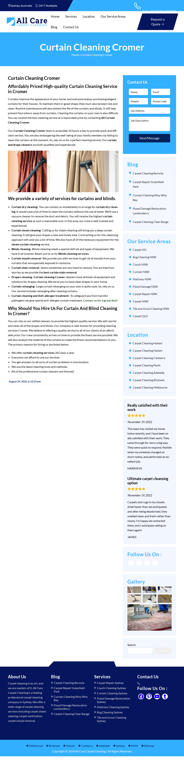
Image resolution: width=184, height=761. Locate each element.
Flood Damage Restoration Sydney (113, 700)
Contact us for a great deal (100, 300)
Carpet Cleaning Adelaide (148, 372)
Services (71, 16)
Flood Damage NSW (145, 286)
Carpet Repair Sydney (110, 682)
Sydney (120, 745)
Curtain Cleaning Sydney (112, 693)
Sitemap (149, 745)
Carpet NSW (140, 301)
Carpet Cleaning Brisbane (148, 380)
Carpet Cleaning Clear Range (150, 221)
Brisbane (54, 745)
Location (89, 16)
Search (131, 644)
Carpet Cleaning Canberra (149, 358)
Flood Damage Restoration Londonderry (70, 706)
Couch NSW (140, 264)
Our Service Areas (113, 16)
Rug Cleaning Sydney (110, 712)
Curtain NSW (141, 271)
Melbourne (36, 745)
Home (55, 16)
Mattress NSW (142, 279)
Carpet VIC (140, 249)
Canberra (87, 745)
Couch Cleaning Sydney (111, 688)
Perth (134, 745)
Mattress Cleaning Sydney (113, 707)
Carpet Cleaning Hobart (147, 343)
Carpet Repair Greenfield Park (69, 689)
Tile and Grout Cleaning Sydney (111, 719)
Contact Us (71, 27)
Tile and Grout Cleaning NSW (151, 308)
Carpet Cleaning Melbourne (150, 387)
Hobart (70, 745)
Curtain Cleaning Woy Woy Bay (71, 698)
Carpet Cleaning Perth (146, 365)
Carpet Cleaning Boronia (148, 173)
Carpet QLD (140, 316)
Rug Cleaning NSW (144, 257)
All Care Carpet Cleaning (90, 751)
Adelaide (104, 745)
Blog (54, 27)
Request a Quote (158, 21)
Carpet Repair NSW (145, 294)
